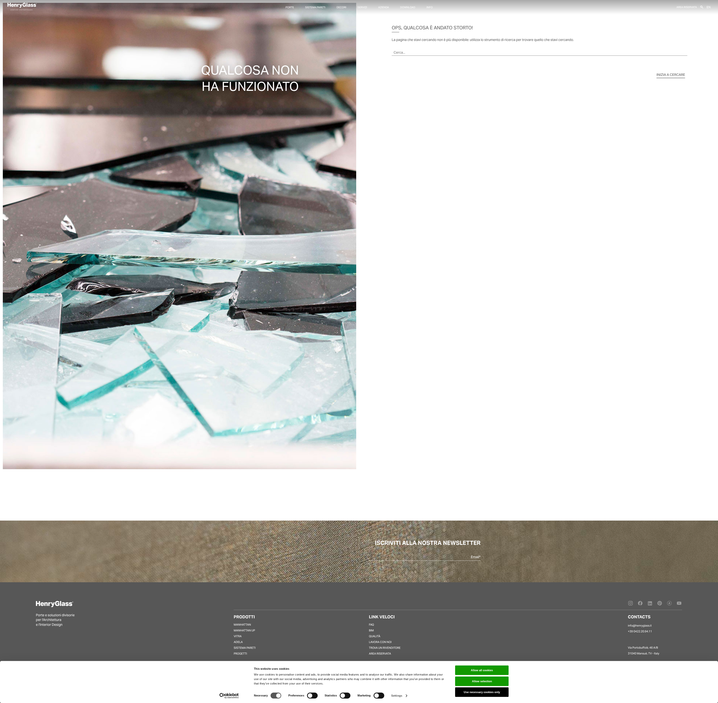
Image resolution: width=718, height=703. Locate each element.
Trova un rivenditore (385, 648)
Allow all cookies (482, 670)
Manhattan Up (244, 630)
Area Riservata (686, 7)
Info (429, 7)
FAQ (371, 624)
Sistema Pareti (245, 648)
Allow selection (482, 681)
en (709, 7)
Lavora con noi (380, 642)
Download (407, 7)
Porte (290, 7)
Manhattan (242, 624)
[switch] (312, 696)
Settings (396, 695)
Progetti (240, 653)
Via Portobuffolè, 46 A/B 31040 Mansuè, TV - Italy (643, 650)
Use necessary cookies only (482, 692)
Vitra (238, 636)
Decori (341, 7)
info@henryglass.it (640, 625)
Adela (238, 642)
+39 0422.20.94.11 (640, 631)
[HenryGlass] (22, 6)
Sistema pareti (315, 7)
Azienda (383, 7)
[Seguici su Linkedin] (650, 604)
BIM (371, 630)
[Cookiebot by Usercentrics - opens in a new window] (229, 696)
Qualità (374, 636)
